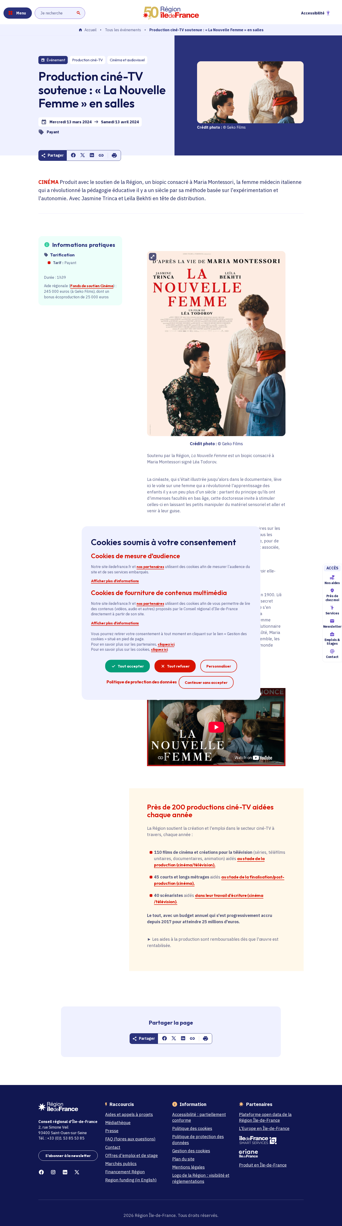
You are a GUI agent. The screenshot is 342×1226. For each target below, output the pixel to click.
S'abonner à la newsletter (68, 1155)
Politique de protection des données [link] (142, 681)
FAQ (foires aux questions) (130, 1139)
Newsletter (332, 626)
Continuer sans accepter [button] (206, 682)
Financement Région (125, 1171)
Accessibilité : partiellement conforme (199, 1117)
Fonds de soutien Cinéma (91, 285)
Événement (56, 60)
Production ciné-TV (87, 60)
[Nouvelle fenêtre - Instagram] (53, 1172)
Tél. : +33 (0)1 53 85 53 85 (61, 1138)
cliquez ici (166, 644)
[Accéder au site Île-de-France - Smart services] (268, 1140)
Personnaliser (218, 666)
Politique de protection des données (198, 1139)
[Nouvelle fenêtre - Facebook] (41, 1172)
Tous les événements (123, 30)
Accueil (90, 30)
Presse (111, 1130)
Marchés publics (121, 1163)
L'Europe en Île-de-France (264, 1128)
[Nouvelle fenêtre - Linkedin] (65, 1172)
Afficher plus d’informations (115, 581)
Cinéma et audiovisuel (127, 60)
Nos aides (332, 583)
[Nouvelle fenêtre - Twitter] (77, 1172)
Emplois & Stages (332, 642)
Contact (332, 657)
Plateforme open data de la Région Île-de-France (265, 1117)
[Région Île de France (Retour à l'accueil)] (171, 13)
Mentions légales (188, 1167)
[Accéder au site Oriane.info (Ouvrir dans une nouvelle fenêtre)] (268, 1153)
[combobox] (60, 13)
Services (332, 613)
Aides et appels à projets (129, 1114)
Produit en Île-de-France (263, 1165)
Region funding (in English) (131, 1180)
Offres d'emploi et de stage (131, 1155)
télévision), (204, 865)
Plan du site (183, 1159)
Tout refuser (178, 666)
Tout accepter (131, 666)
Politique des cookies (192, 1128)
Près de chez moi (332, 598)
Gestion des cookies (191, 1151)
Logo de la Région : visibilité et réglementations (200, 1178)
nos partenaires (150, 566)
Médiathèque (118, 1122)
